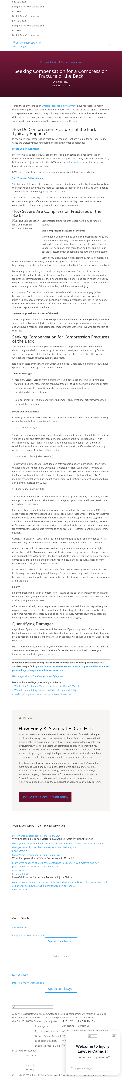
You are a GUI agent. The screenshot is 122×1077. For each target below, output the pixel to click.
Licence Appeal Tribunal (48, 1036)
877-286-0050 (19, 20)
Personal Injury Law (71, 62)
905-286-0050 (19, 1)
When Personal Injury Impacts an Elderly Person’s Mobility (45, 690)
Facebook (31, 1050)
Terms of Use (74, 1075)
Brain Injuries (42, 1026)
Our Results (68, 1025)
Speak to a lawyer (61, 941)
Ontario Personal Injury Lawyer (58, 105)
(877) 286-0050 (20, 974)
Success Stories (70, 1030)
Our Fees (17, 11)
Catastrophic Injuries (46, 1021)
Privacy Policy (19, 1050)
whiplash (79, 162)
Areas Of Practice (23, 1021)
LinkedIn (30, 1065)
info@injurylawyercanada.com (28, 6)
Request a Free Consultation (93, 1030)
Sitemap (102, 1075)
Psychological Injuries (46, 1031)
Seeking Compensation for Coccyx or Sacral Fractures (42, 694)
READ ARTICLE (19, 851)
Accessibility (89, 1075)
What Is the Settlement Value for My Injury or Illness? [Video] (46, 686)
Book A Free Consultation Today (45, 797)
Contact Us (83, 1025)
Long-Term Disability (46, 1040)
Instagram (31, 1055)
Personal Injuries (49, 62)
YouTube (31, 1070)
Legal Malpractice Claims (48, 1045)
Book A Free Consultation (25, 16)
